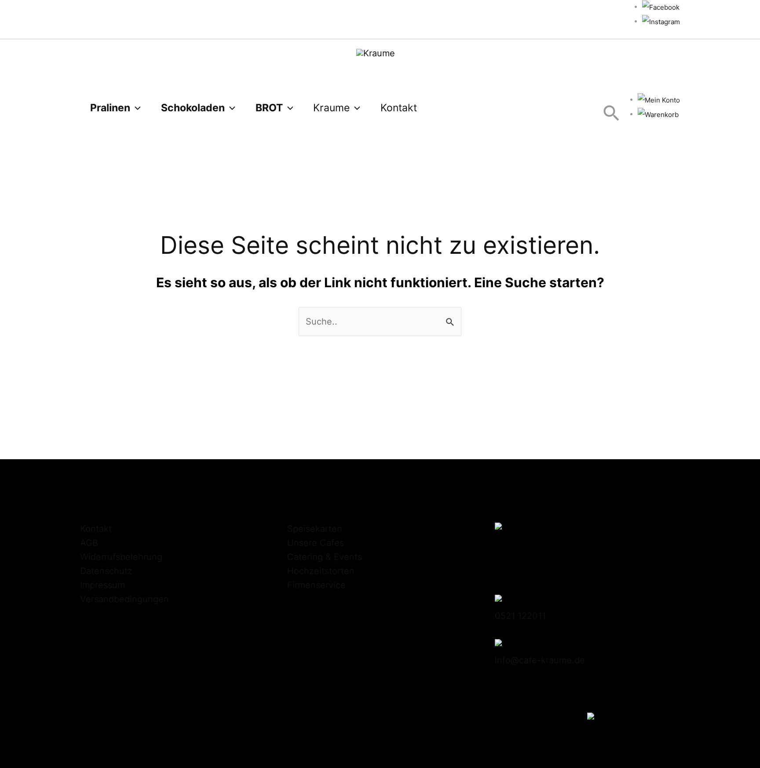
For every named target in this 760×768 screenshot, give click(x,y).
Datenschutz (106, 571)
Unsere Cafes (315, 543)
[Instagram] (661, 21)
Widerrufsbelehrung (121, 557)
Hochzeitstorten (320, 571)
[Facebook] (661, 7)
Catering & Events (324, 557)
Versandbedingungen (124, 599)
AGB (89, 543)
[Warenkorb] (658, 114)
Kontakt (96, 528)
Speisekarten (314, 528)
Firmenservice (316, 585)
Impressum (102, 585)
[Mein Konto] (659, 99)
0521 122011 (520, 616)
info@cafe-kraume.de (540, 660)
